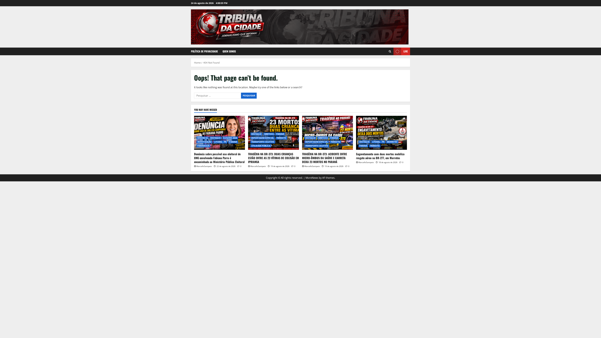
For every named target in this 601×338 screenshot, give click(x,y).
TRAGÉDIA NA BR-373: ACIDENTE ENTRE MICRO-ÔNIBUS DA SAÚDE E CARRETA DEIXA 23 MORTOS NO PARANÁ (324, 158)
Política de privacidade (204, 51)
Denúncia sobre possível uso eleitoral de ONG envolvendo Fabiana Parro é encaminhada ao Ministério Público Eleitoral (219, 158)
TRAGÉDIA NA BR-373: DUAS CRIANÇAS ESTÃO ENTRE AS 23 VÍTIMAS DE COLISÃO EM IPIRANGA (273, 158)
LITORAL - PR (220, 142)
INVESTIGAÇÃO (204, 142)
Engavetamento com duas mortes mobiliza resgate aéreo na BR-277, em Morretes (380, 156)
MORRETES (392, 142)
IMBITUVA (269, 134)
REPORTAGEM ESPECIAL (262, 138)
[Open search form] (390, 51)
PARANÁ (233, 142)
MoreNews (312, 177)
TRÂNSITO (281, 138)
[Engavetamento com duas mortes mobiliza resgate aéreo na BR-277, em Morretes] (381, 133)
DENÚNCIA (202, 138)
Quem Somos (229, 51)
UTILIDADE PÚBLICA (260, 145)
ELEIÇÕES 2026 (230, 138)
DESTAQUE (215, 138)
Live (405, 51)
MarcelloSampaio (204, 166)
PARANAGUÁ (203, 145)
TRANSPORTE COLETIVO (262, 142)
